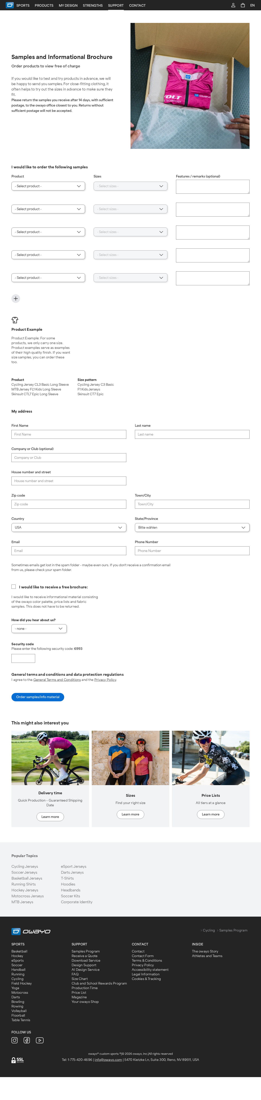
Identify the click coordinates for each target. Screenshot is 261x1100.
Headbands (70, 890)
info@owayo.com (108, 1060)
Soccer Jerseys (24, 872)
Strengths (93, 5)
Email (15, 542)
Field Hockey (21, 983)
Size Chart (80, 979)
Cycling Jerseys (24, 867)
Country (17, 519)
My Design (68, 5)
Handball (18, 970)
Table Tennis (20, 1020)
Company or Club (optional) (32, 449)
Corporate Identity (76, 902)
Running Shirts (23, 884)
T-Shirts (67, 878)
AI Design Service (86, 970)
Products (44, 5)
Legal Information (146, 974)
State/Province (146, 519)
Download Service (86, 960)
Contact (137, 5)
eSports (17, 960)
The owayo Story (205, 951)
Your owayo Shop (85, 1002)
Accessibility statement (150, 970)
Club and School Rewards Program (99, 983)
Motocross (19, 992)
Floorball (18, 1015)
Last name (143, 425)
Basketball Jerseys (26, 878)
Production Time (85, 988)
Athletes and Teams (207, 956)
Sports (22, 5)
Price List (79, 992)
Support (116, 5)
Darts (15, 997)
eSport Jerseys (73, 867)
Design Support (84, 965)
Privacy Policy (105, 680)
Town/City (143, 495)
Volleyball (19, 1011)
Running (17, 974)
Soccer (17, 965)
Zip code (18, 495)
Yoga (15, 988)
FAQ (75, 974)
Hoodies (68, 884)
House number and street (31, 472)
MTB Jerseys (22, 902)
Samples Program (86, 951)
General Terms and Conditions (57, 680)
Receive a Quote (85, 956)
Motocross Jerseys (27, 896)
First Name (19, 425)
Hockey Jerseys (24, 890)
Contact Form (143, 956)
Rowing (17, 1006)
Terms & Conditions (147, 960)
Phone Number (146, 542)
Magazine (79, 997)
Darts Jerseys (72, 872)
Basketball (19, 951)
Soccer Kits (70, 896)
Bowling (17, 1002)
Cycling (209, 930)
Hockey (17, 956)
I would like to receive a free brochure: (53, 587)
